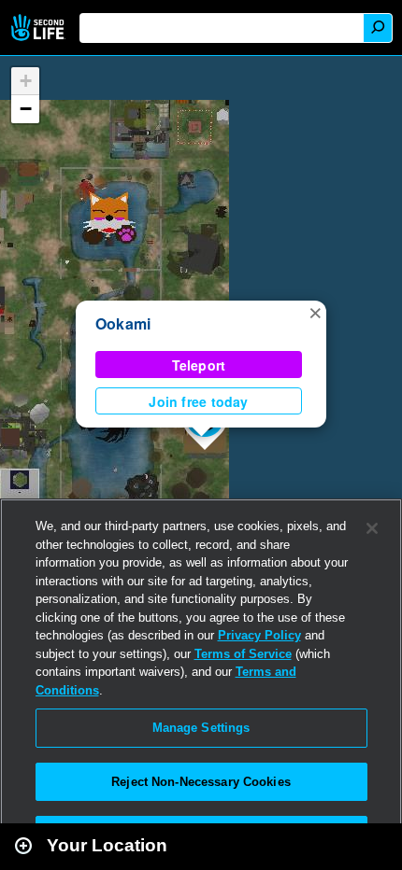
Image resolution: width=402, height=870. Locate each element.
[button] (315, 312)
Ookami (123, 323)
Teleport (199, 365)
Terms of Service (243, 654)
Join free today (198, 401)
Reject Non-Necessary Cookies (201, 782)
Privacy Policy (259, 635)
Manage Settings (201, 728)
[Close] (372, 528)
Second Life (39, 27)
